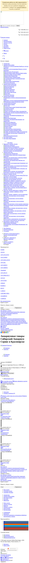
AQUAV (3, 278)
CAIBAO (3, 290)
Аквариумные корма (9, 96)
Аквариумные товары (9, 104)
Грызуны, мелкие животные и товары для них (15, 190)
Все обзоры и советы (6, 310)
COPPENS (3, 298)
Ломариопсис (4, 434)
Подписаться (18, 307)
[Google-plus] (4, 528)
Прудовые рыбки (8, 137)
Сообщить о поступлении (8, 373)
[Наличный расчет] (9, 378)
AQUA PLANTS (5, 254)
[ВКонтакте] (1, 332)
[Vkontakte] (4, 521)
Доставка (6, 45)
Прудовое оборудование (10, 138)
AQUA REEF (4, 257)
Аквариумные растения (10, 103)
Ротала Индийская (5, 450)
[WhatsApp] (6, 332)
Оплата (5, 44)
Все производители (5, 301)
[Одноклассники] (3, 332)
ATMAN (3, 283)
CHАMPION (4, 296)
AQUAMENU (4, 267)
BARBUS (3, 285)
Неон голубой (7, 243)
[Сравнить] (2, 415)
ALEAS (3, 252)
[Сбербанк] (7, 535)
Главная (6, 40)
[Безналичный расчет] (9, 537)
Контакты (6, 46)
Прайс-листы (7, 48)
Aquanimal (3, 270)
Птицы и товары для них (10, 174)
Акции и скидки (8, 42)
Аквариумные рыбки (9, 65)
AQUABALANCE (5, 260)
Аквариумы (7, 63)
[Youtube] (4, 527)
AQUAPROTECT (5, 275)
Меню (5, 53)
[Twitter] (4, 525)
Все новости (4, 317)
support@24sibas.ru (21, 7)
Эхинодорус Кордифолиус (7, 401)
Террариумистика (8, 152)
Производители (8, 41)
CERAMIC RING (5, 293)
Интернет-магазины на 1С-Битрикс (6, 555)
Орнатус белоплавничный (10, 235)
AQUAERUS (4, 265)
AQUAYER (4, 280)
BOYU (2, 288)
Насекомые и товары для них (11, 221)
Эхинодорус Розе (5, 417)
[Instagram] (4, 529)
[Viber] (4, 332)
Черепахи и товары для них (11, 144)
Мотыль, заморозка (8, 239)
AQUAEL (3, 262)
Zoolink (2, 249)
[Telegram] (7, 332)
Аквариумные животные (10, 84)
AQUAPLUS (4, 272)
